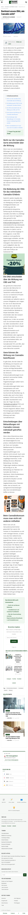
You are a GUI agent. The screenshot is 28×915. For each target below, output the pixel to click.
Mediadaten (3, 883)
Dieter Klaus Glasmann (9, 17)
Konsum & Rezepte (5, 844)
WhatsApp (5, 913)
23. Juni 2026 (18, 674)
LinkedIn (14, 683)
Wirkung (10, 690)
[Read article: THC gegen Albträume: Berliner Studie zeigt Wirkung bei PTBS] (14, 729)
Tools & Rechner (4, 889)
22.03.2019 (19, 17)
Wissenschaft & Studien (6, 848)
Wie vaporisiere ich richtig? (7, 858)
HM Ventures (4, 885)
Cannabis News (5, 833)
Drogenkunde (4, 900)
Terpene (5, 690)
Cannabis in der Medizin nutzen (11, 6)
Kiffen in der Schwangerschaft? (8, 864)
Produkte (16, 900)
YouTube (14, 678)
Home (2, 6)
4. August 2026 (18, 663)
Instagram (9, 678)
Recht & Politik (4, 846)
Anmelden (14, 641)
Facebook (19, 678)
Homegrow (21, 688)
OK (24, 874)
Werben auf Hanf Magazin (7, 881)
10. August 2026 (16, 740)
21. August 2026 (16, 718)
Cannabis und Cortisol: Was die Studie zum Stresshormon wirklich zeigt (13, 714)
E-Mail (24, 913)
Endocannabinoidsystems (11, 223)
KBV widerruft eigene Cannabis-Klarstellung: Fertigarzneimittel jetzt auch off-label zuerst (14, 856)
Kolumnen (3, 898)
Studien (7, 710)
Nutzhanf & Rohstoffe (6, 842)
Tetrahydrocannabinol (10, 404)
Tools (2, 905)
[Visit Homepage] (13, 2)
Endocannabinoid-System (12, 688)
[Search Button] (26, 2)
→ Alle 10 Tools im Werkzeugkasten (11, 760)
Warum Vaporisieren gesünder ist (8, 860)
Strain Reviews (4, 839)
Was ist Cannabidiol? (5, 862)
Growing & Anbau (5, 837)
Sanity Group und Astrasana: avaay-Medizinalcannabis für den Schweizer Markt (18, 669)
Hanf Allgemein (17, 898)
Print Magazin (17, 903)
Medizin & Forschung (6, 835)
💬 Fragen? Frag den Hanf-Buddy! (14, 132)
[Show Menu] (2, 2)
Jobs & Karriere (4, 887)
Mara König (9, 718)
